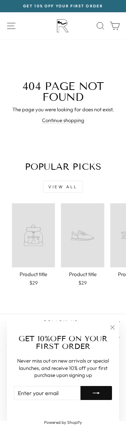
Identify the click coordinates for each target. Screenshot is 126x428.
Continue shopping (63, 120)
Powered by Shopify (63, 422)
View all (63, 186)
